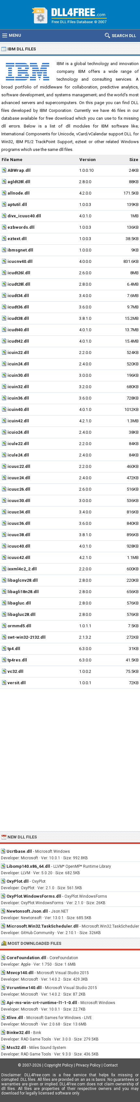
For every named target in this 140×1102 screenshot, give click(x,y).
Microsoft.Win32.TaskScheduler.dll (42, 926)
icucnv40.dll (20, 261)
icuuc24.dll (18, 477)
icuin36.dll (18, 398)
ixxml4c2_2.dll (22, 568)
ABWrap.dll (19, 170)
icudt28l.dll (18, 284)
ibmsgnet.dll (20, 250)
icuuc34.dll (18, 512)
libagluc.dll (19, 603)
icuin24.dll (18, 363)
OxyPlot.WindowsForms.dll (34, 896)
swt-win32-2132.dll (26, 637)
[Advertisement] (70, 760)
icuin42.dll (18, 420)
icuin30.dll (18, 375)
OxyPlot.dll (18, 881)
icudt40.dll (18, 329)
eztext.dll (17, 238)
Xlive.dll (15, 1017)
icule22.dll (18, 443)
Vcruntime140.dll (24, 987)
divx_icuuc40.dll (24, 215)
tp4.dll (13, 648)
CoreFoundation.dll (26, 957)
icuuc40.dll (18, 546)
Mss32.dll (16, 1047)
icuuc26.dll (18, 489)
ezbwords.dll (21, 227)
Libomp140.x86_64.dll (28, 866)
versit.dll (16, 682)
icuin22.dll (18, 352)
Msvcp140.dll (20, 972)
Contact (111, 1065)
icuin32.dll (18, 386)
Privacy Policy (88, 1065)
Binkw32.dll (18, 1032)
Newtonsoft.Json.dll (27, 911)
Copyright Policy (58, 1065)
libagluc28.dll (21, 614)
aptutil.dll (17, 204)
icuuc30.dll (18, 500)
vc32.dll (15, 671)
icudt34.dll (18, 295)
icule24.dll (18, 455)
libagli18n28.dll (23, 591)
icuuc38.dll (18, 534)
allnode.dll (18, 193)
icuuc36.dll (18, 523)
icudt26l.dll (18, 272)
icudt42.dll (18, 341)
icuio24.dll (18, 432)
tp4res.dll (17, 660)
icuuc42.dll (18, 557)
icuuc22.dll (18, 466)
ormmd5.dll (19, 625)
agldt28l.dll (18, 181)
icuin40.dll (18, 409)
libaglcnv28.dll (22, 580)
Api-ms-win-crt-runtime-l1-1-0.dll (42, 1002)
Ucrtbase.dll (19, 851)
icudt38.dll (18, 318)
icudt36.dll (18, 307)
